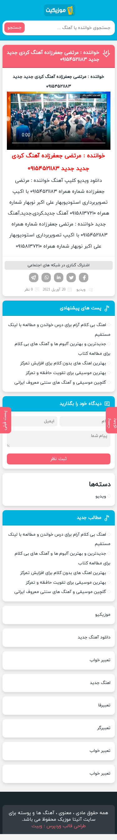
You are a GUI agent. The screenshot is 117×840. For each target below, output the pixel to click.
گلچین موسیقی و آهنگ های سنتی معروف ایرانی (60, 383)
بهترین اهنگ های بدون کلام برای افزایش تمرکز (63, 363)
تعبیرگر (103, 728)
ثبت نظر (59, 459)
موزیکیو (102, 615)
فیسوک (83, 277)
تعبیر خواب (100, 660)
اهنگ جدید (100, 683)
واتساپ (46, 277)
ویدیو (80, 289)
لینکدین (58, 277)
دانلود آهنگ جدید (94, 637)
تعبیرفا (104, 705)
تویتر (71, 277)
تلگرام (33, 277)
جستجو (14, 28)
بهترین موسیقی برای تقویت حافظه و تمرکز (66, 373)
